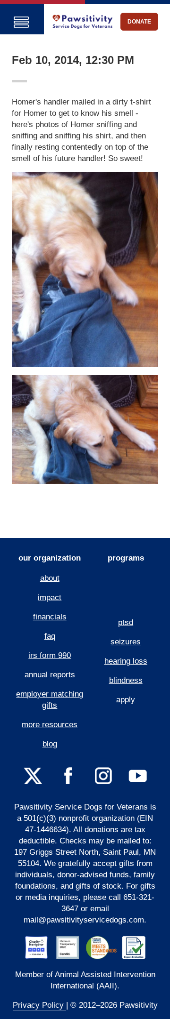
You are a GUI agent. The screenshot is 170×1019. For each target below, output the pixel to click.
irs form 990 (49, 655)
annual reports (50, 674)
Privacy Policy (39, 1005)
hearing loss (125, 661)
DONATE (139, 21)
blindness (126, 680)
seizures (125, 641)
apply (125, 699)
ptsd (125, 622)
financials (50, 616)
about (50, 578)
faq (49, 636)
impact (49, 597)
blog (49, 743)
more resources (49, 724)
